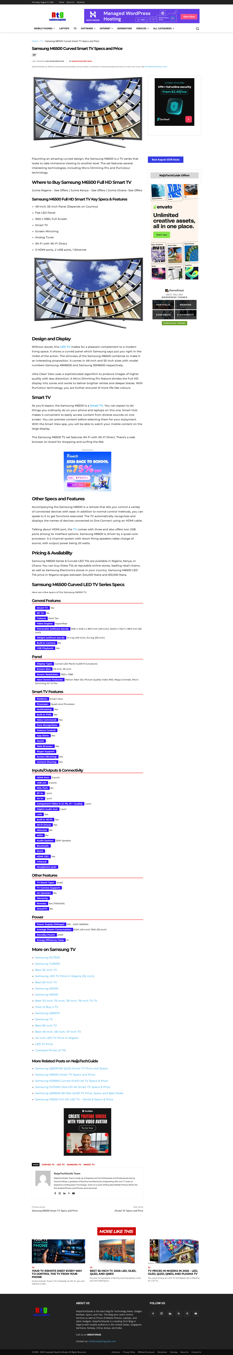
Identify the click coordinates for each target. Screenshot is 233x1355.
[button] (197, 28)
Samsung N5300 (46, 994)
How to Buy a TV (46, 1007)
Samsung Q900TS (47, 1013)
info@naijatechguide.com (102, 1341)
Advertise (116, 1352)
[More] (197, 61)
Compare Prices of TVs (50, 1050)
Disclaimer (162, 1352)
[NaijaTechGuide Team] (43, 1183)
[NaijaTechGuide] (57, 16)
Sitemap (173, 1352)
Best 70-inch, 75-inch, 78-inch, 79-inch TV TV (66, 1000)
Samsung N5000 (46, 988)
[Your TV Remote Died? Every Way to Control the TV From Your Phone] (58, 1251)
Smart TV (89, 1164)
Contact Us (196, 1352)
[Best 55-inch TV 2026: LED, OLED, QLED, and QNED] (116, 1251)
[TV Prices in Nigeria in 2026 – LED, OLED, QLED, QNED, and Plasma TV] (174, 1251)
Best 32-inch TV (46, 969)
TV (41, 41)
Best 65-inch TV (46, 1025)
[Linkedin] (190, 61)
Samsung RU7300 (47, 957)
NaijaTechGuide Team (82, 61)
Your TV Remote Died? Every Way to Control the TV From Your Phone (57, 1274)
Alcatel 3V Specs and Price (129, 1210)
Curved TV (48, 1164)
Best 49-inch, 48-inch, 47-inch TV (58, 1031)
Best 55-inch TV (46, 982)
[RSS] (178, 1314)
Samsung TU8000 (47, 963)
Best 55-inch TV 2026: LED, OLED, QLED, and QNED (113, 1272)
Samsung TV (44, 1019)
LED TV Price (44, 1044)
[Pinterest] (176, 61)
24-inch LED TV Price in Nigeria (56, 1037)
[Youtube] (73, 1193)
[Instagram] (59, 1193)
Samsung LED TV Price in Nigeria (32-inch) (64, 976)
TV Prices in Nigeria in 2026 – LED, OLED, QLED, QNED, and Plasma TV (173, 1272)
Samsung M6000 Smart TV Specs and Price (55, 1210)
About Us (184, 1352)
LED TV (61, 1164)
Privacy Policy (129, 1352)
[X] (168, 61)
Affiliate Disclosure (146, 1352)
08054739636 (94, 1334)
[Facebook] (161, 61)
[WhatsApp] (183, 61)
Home (35, 41)
